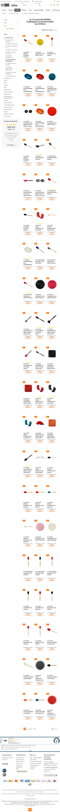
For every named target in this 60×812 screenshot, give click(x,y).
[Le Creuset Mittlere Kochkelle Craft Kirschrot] (28, 492)
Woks (5, 87)
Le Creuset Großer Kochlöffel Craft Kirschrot (52, 642)
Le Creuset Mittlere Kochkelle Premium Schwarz (26, 158)
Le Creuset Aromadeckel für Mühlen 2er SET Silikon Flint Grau (40, 193)
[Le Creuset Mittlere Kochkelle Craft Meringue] (28, 527)
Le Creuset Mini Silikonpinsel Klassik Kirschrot (27, 296)
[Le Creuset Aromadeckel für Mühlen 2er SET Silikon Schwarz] (28, 111)
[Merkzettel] (50, 5)
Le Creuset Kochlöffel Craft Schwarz (27, 607)
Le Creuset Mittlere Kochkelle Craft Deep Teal (51, 505)
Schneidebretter (8, 102)
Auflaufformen (7, 78)
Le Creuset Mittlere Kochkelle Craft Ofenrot (39, 505)
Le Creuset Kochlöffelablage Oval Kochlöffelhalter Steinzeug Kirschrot (39, 89)
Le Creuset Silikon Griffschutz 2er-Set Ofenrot (39, 228)
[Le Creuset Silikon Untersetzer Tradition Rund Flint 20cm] (40, 665)
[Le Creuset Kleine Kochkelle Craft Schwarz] (40, 561)
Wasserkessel (7, 90)
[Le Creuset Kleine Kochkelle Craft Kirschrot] (28, 561)
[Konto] (54, 5)
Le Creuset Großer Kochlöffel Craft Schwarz (52, 677)
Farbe (5, 22)
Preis (5, 25)
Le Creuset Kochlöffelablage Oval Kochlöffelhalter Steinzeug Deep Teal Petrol (27, 89)
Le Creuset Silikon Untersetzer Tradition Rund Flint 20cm (39, 678)
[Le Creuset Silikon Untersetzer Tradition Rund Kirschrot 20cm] (52, 700)
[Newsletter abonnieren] (56, 775)
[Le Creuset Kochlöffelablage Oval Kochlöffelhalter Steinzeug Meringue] (28, 250)
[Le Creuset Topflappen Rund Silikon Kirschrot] (52, 284)
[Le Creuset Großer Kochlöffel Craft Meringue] (28, 665)
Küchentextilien (8, 107)
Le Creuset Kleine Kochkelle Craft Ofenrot (51, 573)
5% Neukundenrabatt (35, 761)
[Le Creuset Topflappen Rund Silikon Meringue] (52, 527)
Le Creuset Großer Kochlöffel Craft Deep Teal (40, 711)
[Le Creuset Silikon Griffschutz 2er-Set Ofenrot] (40, 215)
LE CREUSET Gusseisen (11, 44)
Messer (6, 100)
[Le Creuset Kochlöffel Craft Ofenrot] (52, 42)
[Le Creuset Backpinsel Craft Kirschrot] (28, 631)
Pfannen (6, 85)
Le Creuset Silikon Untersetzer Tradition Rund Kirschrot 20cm (51, 712)
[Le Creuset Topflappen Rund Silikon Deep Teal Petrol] (52, 77)
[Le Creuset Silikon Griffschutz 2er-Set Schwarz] (52, 388)
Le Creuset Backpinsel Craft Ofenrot (39, 642)
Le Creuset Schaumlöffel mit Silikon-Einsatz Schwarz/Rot (28, 331)
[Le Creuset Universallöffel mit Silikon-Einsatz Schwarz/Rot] (40, 319)
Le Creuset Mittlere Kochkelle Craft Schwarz (51, 470)
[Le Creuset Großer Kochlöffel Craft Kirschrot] (52, 631)
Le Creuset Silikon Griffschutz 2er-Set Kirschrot (39, 401)
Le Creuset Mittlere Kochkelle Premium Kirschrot (26, 54)
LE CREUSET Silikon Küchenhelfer (10, 60)
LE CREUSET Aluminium (11, 50)
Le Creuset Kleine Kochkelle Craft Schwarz (40, 573)
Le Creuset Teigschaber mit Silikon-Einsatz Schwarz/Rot (39, 435)
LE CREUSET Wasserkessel (8, 56)
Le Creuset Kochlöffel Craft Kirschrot (39, 607)
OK (30, 809)
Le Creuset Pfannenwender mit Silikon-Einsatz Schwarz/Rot (27, 366)
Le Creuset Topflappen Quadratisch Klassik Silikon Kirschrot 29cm (27, 401)
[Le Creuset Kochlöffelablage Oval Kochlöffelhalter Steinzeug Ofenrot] (40, 111)
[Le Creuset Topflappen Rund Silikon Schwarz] (40, 284)
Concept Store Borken (35, 763)
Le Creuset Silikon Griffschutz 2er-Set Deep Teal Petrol (27, 435)
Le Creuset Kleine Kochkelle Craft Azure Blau (40, 261)
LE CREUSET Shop (8, 38)
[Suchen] (40, 5)
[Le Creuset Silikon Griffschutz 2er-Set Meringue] (40, 457)
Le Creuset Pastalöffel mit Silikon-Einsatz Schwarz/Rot (39, 366)
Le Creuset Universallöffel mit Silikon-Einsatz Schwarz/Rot (39, 331)
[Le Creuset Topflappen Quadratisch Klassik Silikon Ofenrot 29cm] (52, 423)
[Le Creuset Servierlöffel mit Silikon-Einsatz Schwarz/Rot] (28, 457)
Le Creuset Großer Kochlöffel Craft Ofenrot (28, 711)
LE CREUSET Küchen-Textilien (10, 64)
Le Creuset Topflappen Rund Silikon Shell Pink (40, 538)
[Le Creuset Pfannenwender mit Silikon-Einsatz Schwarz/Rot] (28, 354)
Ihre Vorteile (33, 759)
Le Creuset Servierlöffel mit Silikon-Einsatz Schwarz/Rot (27, 470)
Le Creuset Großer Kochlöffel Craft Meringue (28, 677)
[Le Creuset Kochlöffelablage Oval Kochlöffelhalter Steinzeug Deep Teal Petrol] (28, 77)
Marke (5, 20)
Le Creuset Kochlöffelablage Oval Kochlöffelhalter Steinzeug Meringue (27, 262)
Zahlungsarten (20, 759)
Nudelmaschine (8, 109)
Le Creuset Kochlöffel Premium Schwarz (26, 228)
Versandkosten (20, 757)
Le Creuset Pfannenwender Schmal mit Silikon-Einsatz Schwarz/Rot (27, 193)
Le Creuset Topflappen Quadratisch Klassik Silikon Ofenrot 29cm (51, 435)
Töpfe (5, 83)
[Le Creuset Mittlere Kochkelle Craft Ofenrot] (40, 492)
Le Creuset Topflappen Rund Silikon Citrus (40, 53)
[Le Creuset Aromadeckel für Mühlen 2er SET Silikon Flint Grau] (40, 180)
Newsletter (33, 767)
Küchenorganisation (9, 105)
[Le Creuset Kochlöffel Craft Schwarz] (28, 596)
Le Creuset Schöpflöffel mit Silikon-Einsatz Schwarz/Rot (51, 331)
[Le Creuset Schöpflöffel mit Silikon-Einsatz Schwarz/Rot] (52, 319)
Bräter (5, 80)
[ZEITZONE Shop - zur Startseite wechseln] (9, 5)
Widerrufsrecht (20, 761)
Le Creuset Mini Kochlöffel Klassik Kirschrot (52, 192)
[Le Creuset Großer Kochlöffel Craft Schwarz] (52, 665)
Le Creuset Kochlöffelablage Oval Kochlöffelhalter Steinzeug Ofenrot (39, 124)
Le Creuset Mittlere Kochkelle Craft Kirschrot (27, 505)
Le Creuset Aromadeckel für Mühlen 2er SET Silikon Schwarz (27, 124)
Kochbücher (7, 116)
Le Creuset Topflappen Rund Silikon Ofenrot (51, 123)
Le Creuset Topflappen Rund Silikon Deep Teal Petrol (51, 89)
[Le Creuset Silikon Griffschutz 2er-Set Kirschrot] (40, 388)
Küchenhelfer (7, 94)
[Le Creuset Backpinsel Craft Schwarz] (52, 596)
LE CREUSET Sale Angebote (9, 40)
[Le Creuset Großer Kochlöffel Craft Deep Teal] (40, 700)
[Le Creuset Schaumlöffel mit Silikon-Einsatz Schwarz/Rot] (28, 319)
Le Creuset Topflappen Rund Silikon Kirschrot (51, 296)
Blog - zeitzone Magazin (36, 757)
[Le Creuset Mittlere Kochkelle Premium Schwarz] (28, 146)
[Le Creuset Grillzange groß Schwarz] (40, 146)
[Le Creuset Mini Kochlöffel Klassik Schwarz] (52, 146)
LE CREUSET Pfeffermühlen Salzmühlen (9, 68)
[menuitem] (7, 1)
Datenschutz (19, 763)
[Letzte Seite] (30, 729)
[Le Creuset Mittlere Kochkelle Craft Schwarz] (52, 457)
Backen (6, 111)
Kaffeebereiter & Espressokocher (8, 97)
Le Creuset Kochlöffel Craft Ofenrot (51, 53)
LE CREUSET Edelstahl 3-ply (11, 46)
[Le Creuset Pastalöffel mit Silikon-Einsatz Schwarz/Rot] (40, 354)
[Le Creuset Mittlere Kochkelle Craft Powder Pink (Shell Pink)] (52, 215)
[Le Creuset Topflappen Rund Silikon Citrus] (40, 42)
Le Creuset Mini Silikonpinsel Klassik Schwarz (51, 261)
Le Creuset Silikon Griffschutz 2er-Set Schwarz (51, 401)
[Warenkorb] (57, 5)
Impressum (19, 765)
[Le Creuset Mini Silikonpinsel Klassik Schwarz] (52, 250)
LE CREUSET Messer (10, 76)
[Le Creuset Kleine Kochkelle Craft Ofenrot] (52, 561)
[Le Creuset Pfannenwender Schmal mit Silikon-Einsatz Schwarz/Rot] (28, 180)
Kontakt (5, 764)
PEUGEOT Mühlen (8, 114)
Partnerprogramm (34, 765)
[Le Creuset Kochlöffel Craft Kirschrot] (40, 596)
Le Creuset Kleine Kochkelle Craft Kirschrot (28, 573)
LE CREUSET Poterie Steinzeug (10, 52)
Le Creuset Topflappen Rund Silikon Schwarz (40, 296)
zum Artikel (10, 145)
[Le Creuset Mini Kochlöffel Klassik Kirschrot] (52, 180)
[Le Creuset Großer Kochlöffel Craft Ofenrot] (28, 700)
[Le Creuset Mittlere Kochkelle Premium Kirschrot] (28, 42)
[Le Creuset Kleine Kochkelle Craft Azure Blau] (40, 250)
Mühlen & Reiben (8, 92)
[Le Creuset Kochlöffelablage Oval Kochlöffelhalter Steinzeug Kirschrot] (40, 77)
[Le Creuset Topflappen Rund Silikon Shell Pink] (40, 527)
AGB (17, 769)
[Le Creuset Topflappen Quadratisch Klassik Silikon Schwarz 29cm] (52, 354)
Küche (5, 34)
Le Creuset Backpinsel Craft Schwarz (51, 607)
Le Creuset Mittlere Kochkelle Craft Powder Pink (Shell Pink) (51, 228)
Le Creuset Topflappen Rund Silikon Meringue (51, 538)
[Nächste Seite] (27, 729)
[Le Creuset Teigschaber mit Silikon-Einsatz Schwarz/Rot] (40, 423)
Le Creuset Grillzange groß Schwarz (39, 157)
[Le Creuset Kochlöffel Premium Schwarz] (28, 215)
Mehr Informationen (30, 805)
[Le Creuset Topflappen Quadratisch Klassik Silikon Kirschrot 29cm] (28, 388)
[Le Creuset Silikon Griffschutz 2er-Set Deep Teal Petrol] (28, 423)
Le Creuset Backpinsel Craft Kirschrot (27, 642)
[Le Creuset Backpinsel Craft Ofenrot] (40, 631)
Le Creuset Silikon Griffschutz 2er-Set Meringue (39, 470)
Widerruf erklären (22, 771)
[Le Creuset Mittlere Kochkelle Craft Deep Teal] (52, 492)
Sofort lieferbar (10, 28)
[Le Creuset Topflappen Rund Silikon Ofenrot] (52, 111)
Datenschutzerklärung (52, 767)
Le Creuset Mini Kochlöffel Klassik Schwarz (52, 157)
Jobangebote (19, 767)
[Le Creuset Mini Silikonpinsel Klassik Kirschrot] (28, 284)
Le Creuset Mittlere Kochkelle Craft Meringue (27, 539)
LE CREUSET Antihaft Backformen (10, 73)
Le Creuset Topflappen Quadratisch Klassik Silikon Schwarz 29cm (51, 366)
